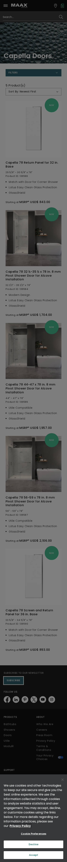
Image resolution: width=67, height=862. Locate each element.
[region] (33, 818)
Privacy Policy (20, 826)
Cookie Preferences (33, 833)
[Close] (62, 780)
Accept (33, 855)
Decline (33, 844)
